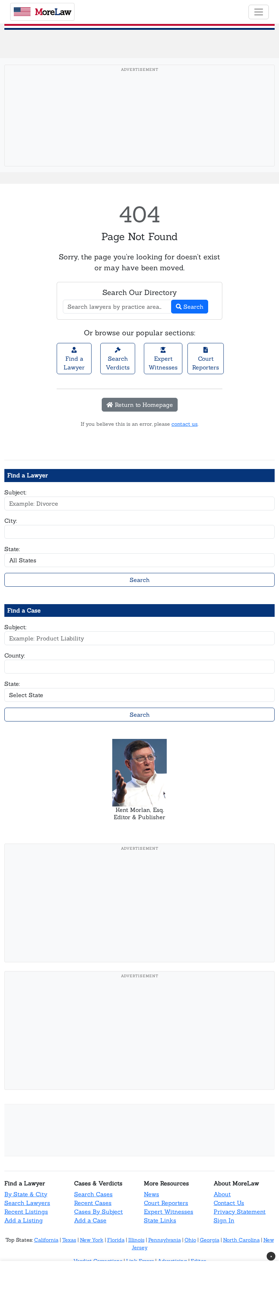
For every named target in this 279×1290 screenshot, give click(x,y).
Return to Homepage (143, 404)
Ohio (190, 1240)
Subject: (15, 492)
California (46, 1240)
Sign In (224, 1220)
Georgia (209, 1240)
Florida (116, 1240)
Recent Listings (26, 1211)
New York (92, 1240)
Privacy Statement (240, 1211)
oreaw (53, 11)
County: (14, 655)
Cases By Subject (98, 1211)
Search (192, 306)
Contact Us (229, 1202)
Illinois (136, 1240)
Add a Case (90, 1220)
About (222, 1194)
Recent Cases (93, 1202)
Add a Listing (23, 1220)
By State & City (25, 1194)
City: (10, 520)
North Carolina (241, 1240)
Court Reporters (205, 363)
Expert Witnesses (163, 363)
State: (12, 549)
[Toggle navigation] (258, 12)
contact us (184, 424)
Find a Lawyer (74, 363)
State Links (160, 1220)
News (151, 1194)
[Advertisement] (142, 127)
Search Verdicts (118, 363)
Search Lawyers (27, 1202)
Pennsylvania (164, 1240)
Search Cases (93, 1194)
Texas (69, 1240)
